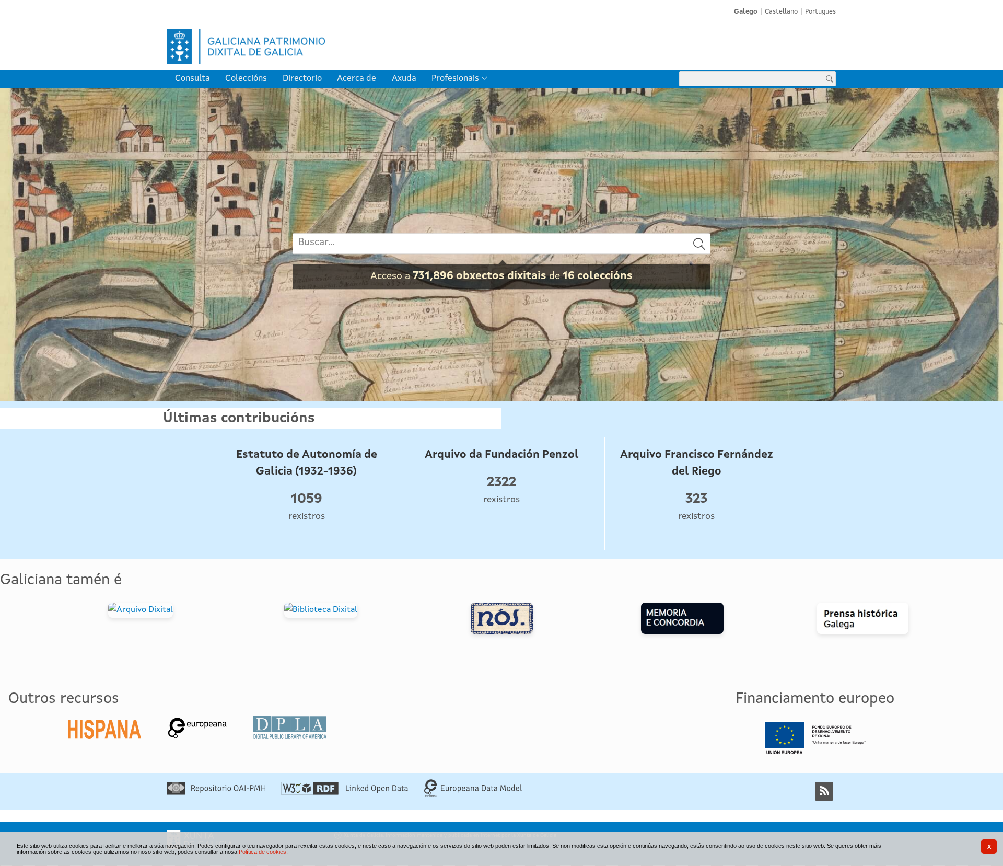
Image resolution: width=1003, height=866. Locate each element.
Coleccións (246, 78)
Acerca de (356, 78)
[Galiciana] (332, 46)
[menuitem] (192, 79)
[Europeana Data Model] (473, 795)
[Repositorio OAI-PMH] (216, 793)
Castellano (781, 11)
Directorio (302, 78)
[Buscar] (699, 244)
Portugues (820, 11)
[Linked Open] (344, 793)
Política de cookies (262, 852)
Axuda (404, 78)
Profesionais (455, 78)
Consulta (192, 78)
